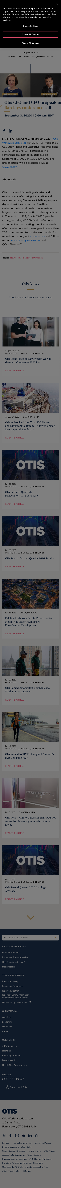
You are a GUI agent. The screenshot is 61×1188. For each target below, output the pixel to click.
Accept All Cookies (30, 43)
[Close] (57, 4)
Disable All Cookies (30, 34)
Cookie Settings (30, 26)
